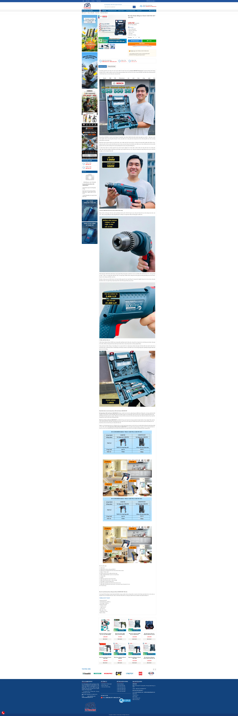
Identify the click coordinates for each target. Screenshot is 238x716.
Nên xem (104, 10)
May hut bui (135, 693)
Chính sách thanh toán (121, 688)
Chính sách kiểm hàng (121, 689)
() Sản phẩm (153, 10)
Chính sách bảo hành (121, 685)
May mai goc (135, 696)
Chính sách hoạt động (121, 691)
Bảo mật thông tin (120, 683)
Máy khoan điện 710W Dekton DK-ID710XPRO (120, 634)
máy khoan (103, 413)
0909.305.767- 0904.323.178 (142, 46)
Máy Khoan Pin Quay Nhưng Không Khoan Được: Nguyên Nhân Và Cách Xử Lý (89, 192)
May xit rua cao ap (136, 699)
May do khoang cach (136, 698)
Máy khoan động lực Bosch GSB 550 (120, 658)
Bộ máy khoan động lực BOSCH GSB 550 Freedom (149, 634)
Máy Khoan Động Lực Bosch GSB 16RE (134, 658)
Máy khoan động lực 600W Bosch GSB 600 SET (134, 634)
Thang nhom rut (135, 695)
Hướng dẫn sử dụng (112, 10)
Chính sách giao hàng (121, 686)
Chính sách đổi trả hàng (106, 686)
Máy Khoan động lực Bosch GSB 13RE (105, 658)
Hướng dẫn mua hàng (130, 10)
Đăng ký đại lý (121, 10)
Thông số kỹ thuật (111, 66)
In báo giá (131, 27)
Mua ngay (142, 44)
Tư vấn (150, 40)
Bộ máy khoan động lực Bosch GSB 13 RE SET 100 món (149, 658)
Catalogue (139, 10)
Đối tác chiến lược (105, 685)
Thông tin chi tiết (102, 66)
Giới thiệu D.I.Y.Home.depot (107, 683)
